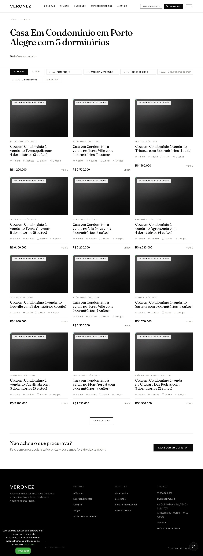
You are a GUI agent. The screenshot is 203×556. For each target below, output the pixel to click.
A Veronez (80, 6)
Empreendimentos (101, 6)
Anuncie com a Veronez (85, 516)
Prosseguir (23, 550)
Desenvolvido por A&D (180, 548)
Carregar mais (101, 420)
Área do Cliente (151, 6)
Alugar (64, 6)
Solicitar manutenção (126, 504)
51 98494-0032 (165, 492)
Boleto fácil (120, 498)
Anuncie (122, 6)
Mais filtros (52, 80)
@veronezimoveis (166, 498)
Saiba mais (29, 544)
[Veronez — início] (20, 6)
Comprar (49, 6)
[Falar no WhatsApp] (193, 546)
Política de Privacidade (168, 528)
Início (13, 19)
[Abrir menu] (189, 6)
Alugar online (122, 492)
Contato (161, 522)
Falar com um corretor (173, 447)
